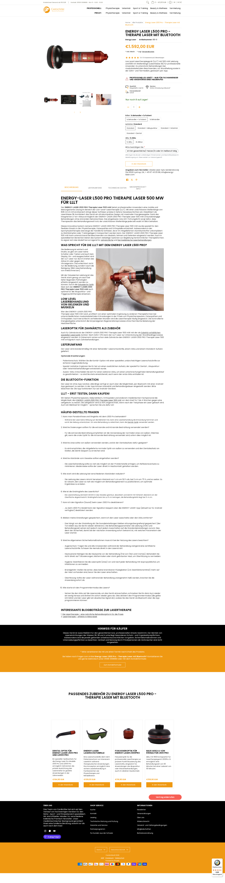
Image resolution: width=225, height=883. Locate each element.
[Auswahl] (139, 107)
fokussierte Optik (86, 284)
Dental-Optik (133, 422)
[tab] (71, 188)
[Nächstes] (109, 55)
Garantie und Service (98, 825)
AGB (102, 858)
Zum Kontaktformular (112, 665)
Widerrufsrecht (143, 821)
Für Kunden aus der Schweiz (101, 833)
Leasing (93, 817)
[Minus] (128, 107)
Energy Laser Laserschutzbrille (94, 751)
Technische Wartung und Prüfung (104, 821)
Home (127, 22)
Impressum (109, 858)
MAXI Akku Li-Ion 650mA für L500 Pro (157, 751)
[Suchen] (148, 2)
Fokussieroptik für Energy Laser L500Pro (127, 751)
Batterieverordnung (145, 833)
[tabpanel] (112, 405)
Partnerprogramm (97, 829)
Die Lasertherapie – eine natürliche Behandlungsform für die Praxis (92, 614)
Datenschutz (119, 858)
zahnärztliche (107, 240)
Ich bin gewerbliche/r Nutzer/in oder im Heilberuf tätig (152, 151)
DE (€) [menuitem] (179, 2)
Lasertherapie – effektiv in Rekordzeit (80, 616)
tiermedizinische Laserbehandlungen (134, 240)
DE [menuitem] (174, 2)
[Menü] (221, 860)
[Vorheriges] (45, 55)
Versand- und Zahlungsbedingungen (152, 825)
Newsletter (141, 809)
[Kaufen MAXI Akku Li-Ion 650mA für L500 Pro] (159, 734)
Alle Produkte (137, 22)
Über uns (140, 817)
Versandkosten (148, 52)
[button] (127, 180)
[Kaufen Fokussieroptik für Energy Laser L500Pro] (128, 734)
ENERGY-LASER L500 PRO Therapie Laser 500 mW (98, 400)
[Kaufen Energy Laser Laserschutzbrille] (97, 734)
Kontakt (93, 813)
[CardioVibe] (53, 9)
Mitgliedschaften (144, 829)
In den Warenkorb (139, 164)
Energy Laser (130, 39)
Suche (92, 809)
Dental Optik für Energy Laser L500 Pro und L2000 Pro (65, 752)
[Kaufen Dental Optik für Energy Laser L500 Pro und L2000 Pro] (65, 734)
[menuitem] (159, 2)
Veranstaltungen (144, 813)
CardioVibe (110, 855)
